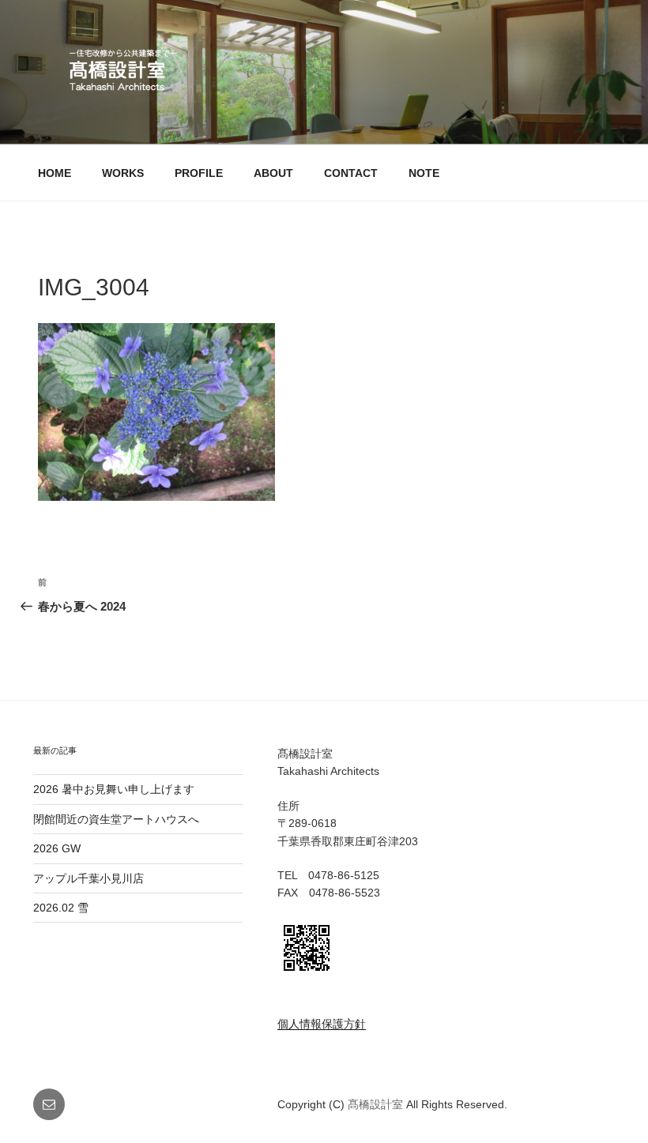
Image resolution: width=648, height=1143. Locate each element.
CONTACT (351, 173)
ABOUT (273, 173)
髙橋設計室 (377, 1104)
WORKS (123, 173)
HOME (54, 173)
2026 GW (57, 848)
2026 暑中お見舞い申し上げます (113, 789)
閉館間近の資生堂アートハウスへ (121, 819)
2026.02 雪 (61, 907)
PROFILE (199, 173)
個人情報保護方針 (321, 1023)
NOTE (424, 173)
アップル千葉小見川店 (88, 878)
